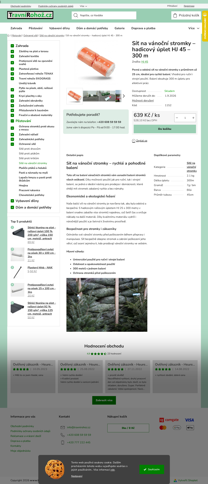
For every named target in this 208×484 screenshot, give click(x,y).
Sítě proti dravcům (30, 149)
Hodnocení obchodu (104, 346)
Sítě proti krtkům (29, 158)
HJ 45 (144, 61)
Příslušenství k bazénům (33, 110)
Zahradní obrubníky (31, 101)
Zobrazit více (104, 400)
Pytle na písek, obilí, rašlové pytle (36, 89)
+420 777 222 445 (78, 442)
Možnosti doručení (143, 100)
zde (112, 469)
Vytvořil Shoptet (188, 480)
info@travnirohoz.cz (78, 427)
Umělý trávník (27, 83)
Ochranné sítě (27, 144)
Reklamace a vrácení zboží (26, 436)
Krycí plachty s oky (30, 96)
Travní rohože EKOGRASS (34, 78)
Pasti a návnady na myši (33, 173)
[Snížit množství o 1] (176, 118)
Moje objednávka (20, 451)
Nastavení (76, 476)
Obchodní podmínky (21, 6)
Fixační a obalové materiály (35, 115)
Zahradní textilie (29, 56)
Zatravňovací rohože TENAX (36, 73)
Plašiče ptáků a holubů (33, 168)
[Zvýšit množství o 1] (193, 118)
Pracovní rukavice (29, 190)
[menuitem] (16, 28)
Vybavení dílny (27, 201)
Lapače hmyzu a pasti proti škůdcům (35, 179)
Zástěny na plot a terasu (33, 51)
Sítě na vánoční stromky (33, 163)
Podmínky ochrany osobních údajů (55, 6)
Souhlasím (154, 469)
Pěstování (23, 121)
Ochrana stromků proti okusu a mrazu (36, 128)
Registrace (189, 6)
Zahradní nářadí (28, 134)
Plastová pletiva (28, 69)
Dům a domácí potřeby (33, 207)
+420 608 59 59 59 (79, 435)
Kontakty (16, 446)
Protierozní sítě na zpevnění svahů (35, 62)
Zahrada (22, 45)
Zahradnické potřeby (31, 139)
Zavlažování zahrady (31, 105)
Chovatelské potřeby (31, 195)
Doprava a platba (20, 441)
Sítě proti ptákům (29, 153)
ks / (128, 428)
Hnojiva (23, 185)
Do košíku (164, 129)
